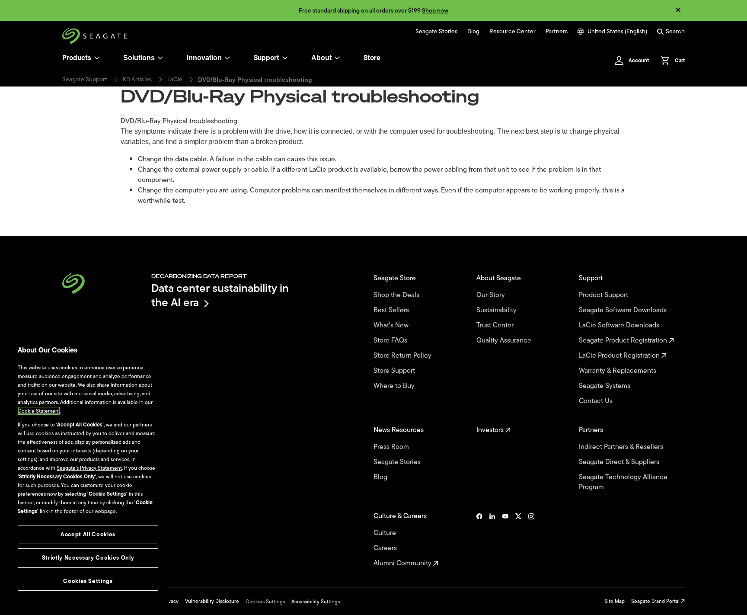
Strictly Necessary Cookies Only (88, 557)
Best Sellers (392, 310)
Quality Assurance (504, 341)
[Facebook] (479, 539)
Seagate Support (84, 79)
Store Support (395, 371)
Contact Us (596, 401)
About (321, 57)
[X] (518, 539)
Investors (490, 430)
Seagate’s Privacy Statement (89, 468)
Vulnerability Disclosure (212, 601)
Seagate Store (396, 278)
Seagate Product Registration (624, 341)
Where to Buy (395, 386)
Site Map (614, 601)
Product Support (604, 295)
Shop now (435, 11)
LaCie (174, 79)
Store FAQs (391, 341)
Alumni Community (403, 563)
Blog (473, 31)
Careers (386, 548)
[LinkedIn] (492, 539)
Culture (386, 533)
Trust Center (495, 325)
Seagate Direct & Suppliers (620, 462)
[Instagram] (531, 539)
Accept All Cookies (88, 534)
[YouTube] (505, 539)
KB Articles (137, 79)
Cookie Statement (39, 411)
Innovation (204, 57)
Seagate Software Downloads (623, 310)
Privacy (170, 601)
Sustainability (497, 310)
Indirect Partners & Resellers (622, 447)
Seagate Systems (605, 386)
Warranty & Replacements (618, 371)
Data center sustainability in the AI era (220, 295)
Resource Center (512, 31)
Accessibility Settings (315, 601)
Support (266, 58)
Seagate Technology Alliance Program (623, 482)
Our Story (491, 295)
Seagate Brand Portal (656, 601)
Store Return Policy (403, 356)
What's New (392, 325)
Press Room (392, 447)
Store (372, 58)
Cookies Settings (265, 602)
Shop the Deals (398, 295)
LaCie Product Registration (620, 356)
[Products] (96, 58)
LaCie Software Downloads (620, 325)
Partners (557, 31)
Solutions (139, 57)
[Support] (284, 58)
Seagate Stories (436, 31)
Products (76, 58)
